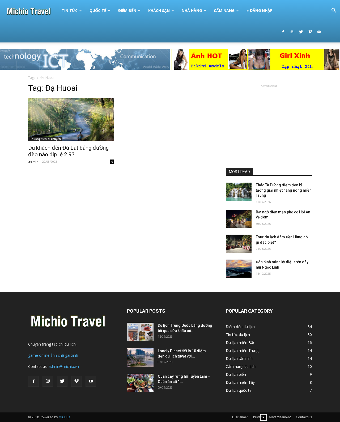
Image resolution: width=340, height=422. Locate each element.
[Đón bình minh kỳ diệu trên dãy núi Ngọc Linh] (239, 269)
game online (38, 355)
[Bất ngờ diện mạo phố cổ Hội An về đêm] (239, 219)
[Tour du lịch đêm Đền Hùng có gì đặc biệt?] (239, 244)
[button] (333, 11)
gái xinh (71, 355)
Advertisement (280, 417)
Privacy (258, 417)
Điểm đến (127, 10)
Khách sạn (159, 10)
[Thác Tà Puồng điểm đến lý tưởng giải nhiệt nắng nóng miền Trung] (239, 192)
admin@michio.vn (64, 366)
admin (33, 161)
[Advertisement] (269, 122)
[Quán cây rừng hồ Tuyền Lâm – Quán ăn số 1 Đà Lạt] (140, 383)
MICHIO (64, 417)
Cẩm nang (224, 10)
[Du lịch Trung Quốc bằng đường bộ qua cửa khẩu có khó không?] (140, 332)
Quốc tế (98, 10)
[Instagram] (292, 31)
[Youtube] (319, 31)
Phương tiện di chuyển (45, 139)
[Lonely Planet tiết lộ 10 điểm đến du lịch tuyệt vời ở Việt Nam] (140, 357)
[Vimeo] (310, 31)
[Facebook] (283, 31)
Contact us (304, 417)
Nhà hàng (192, 10)
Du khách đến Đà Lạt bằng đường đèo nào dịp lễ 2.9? (68, 151)
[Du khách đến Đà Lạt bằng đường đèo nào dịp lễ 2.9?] (71, 119)
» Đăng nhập (259, 10)
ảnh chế (57, 355)
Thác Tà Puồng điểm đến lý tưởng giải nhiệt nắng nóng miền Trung (284, 190)
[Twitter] (301, 31)
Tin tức (70, 10)
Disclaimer (240, 417)
